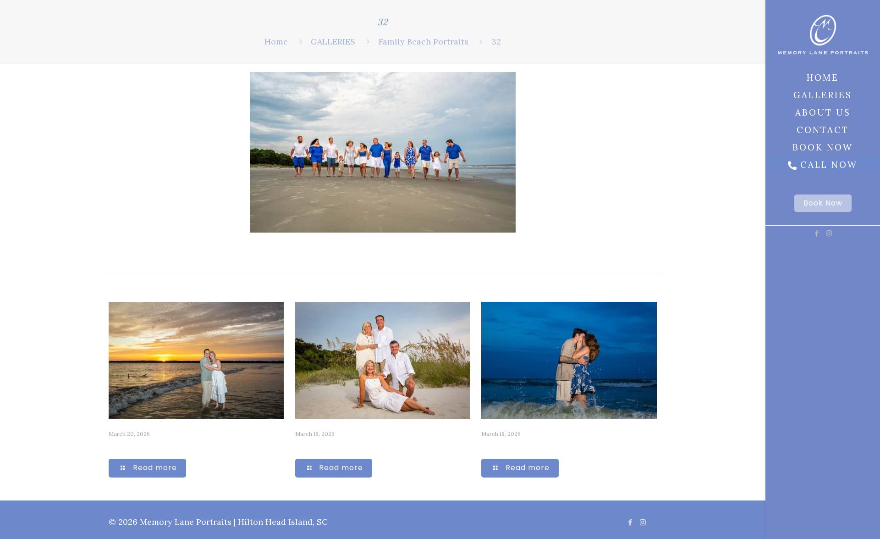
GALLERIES (333, 41)
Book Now (822, 203)
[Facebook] (816, 233)
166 (302, 446)
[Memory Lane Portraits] (822, 34)
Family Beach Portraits (423, 41)
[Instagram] (829, 233)
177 (487, 446)
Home (276, 41)
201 (116, 446)
